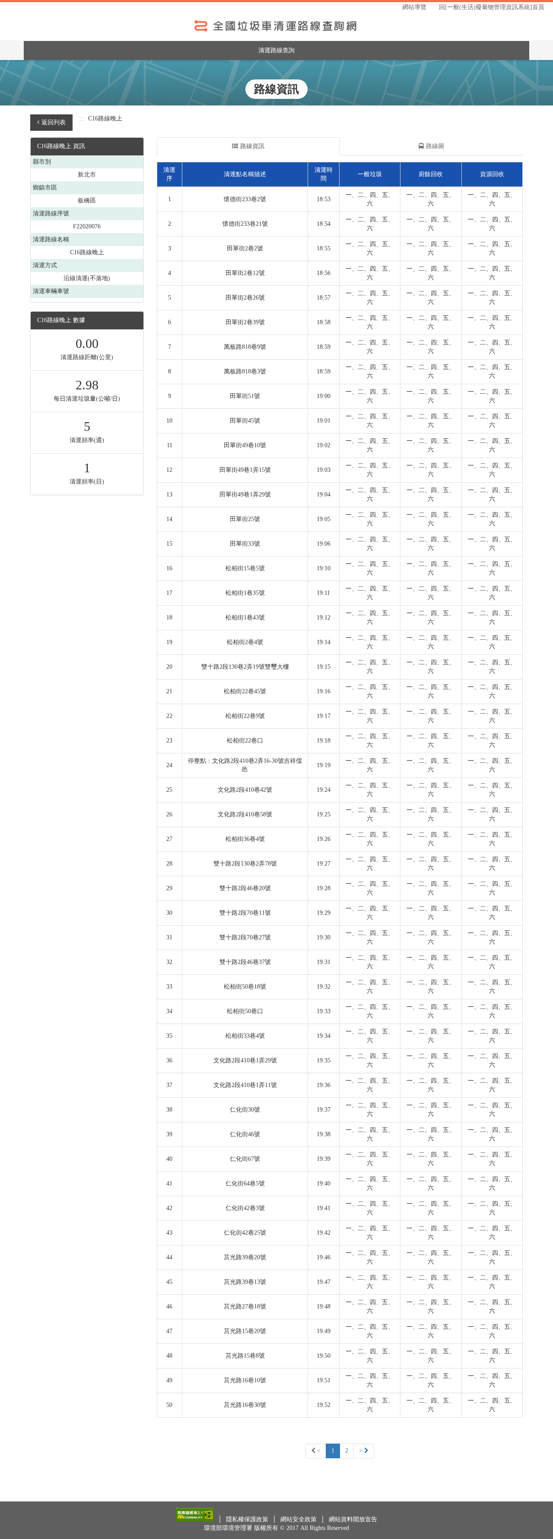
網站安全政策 (299, 1519)
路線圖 (435, 146)
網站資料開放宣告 (353, 1519)
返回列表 (53, 122)
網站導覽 (414, 7)
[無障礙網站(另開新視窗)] (196, 1519)
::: (81, 118)
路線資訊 (252, 146)
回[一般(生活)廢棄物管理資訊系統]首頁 (491, 7)
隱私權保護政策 (248, 1519)
